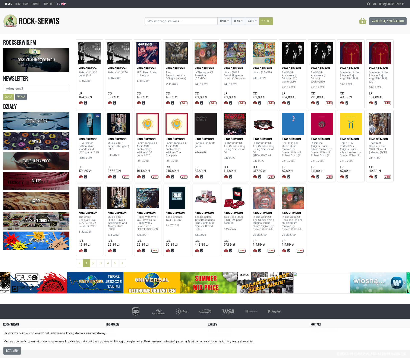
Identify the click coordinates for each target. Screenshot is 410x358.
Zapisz (8, 97)
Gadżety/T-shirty (36, 220)
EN (59, 4)
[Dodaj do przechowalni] (85, 103)
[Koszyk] (363, 21)
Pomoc (36, 4)
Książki (36, 200)
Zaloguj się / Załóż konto (388, 21)
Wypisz (21, 97)
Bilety (36, 180)
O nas (8, 4)
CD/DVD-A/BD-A (36, 121)
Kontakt (49, 4)
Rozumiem (12, 350)
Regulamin (21, 4)
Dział (223, 21)
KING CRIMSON (88, 68)
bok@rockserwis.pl (390, 4)
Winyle (36, 141)
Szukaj (266, 21)
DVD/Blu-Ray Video (36, 161)
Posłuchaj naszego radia (36, 59)
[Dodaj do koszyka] (81, 103)
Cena (237, 21)
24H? (251, 21)
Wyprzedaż (36, 240)
